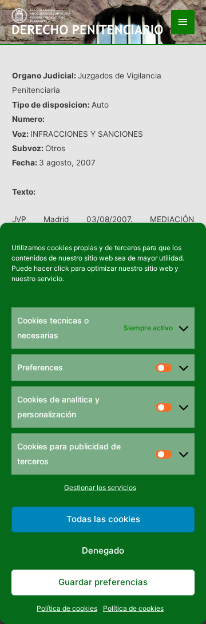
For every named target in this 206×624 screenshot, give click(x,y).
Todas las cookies (103, 519)
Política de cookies (67, 608)
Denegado (103, 550)
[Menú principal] (183, 22)
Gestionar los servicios (100, 487)
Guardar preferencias (103, 581)
